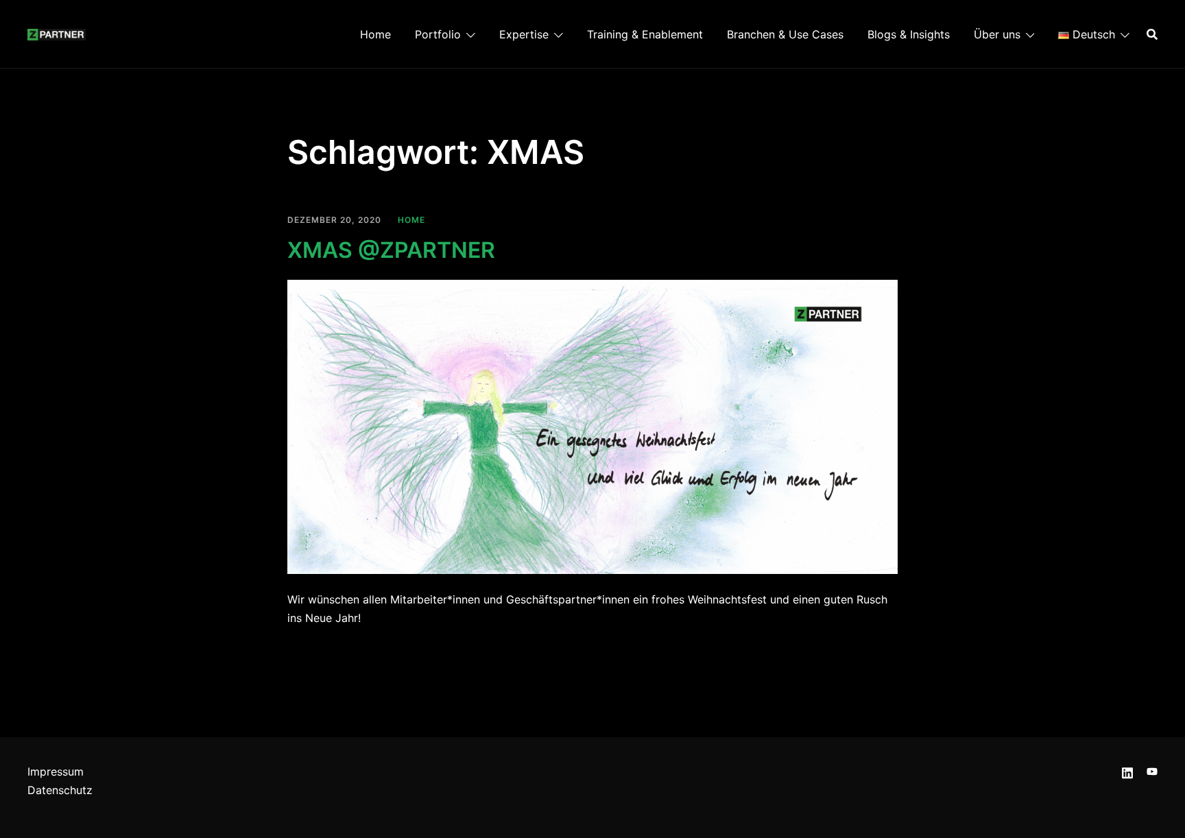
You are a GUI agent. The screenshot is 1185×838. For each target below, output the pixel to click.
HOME (411, 220)
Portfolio (438, 34)
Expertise (524, 34)
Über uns (997, 34)
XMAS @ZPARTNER (391, 250)
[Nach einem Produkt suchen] (1152, 34)
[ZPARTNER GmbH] (56, 33)
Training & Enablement (645, 34)
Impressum (55, 771)
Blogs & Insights (908, 34)
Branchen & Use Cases (785, 34)
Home (375, 34)
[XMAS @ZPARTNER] (592, 426)
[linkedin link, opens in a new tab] (1127, 771)
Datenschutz (60, 790)
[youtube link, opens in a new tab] (1152, 771)
